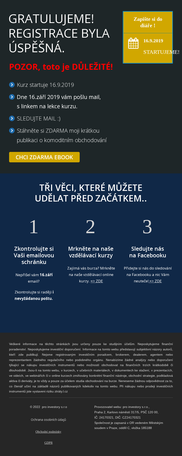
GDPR (48, 442)
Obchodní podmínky (48, 431)
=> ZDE (97, 280)
